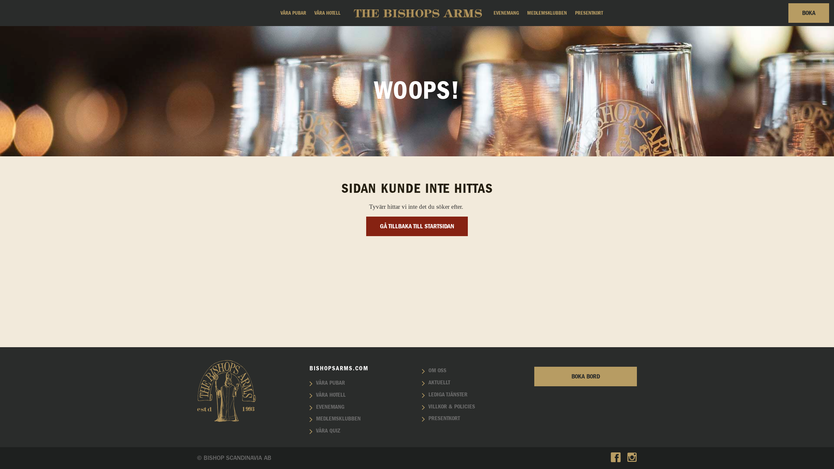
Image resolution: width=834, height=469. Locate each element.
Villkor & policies (451, 407)
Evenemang (506, 13)
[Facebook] (616, 458)
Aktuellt (439, 383)
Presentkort (589, 13)
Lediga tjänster (447, 395)
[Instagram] (632, 458)
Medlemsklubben (547, 13)
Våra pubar (293, 13)
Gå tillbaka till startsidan (417, 226)
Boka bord (585, 376)
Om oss (437, 371)
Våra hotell (327, 13)
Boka (808, 13)
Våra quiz (328, 431)
